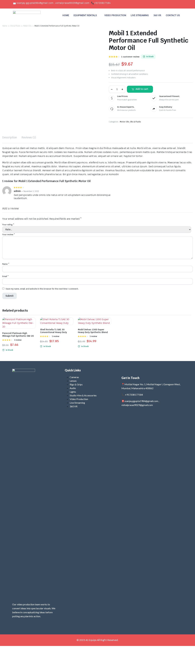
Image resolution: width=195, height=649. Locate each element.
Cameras (74, 377)
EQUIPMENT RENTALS (85, 15)
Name (5, 264)
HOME (65, 15)
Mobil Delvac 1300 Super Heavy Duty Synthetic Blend (93, 331)
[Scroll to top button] (188, 642)
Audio (73, 388)
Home (4, 26)
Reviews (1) (29, 137)
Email (5, 276)
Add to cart (142, 89)
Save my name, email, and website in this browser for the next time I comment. (42, 289)
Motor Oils (27, 26)
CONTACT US (173, 15)
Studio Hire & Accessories (83, 395)
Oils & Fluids (15, 26)
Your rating (8, 224)
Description (9, 137)
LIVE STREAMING (140, 15)
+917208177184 (102, 3)
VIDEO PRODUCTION (115, 15)
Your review (8, 234)
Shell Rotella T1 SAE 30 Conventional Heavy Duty (53, 331)
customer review (130, 56)
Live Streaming (77, 402)
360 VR (157, 15)
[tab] (9, 137)
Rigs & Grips (76, 384)
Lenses (73, 380)
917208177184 (134, 394)
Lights (73, 391)
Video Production (79, 399)
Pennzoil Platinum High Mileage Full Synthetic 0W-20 (18, 334)
